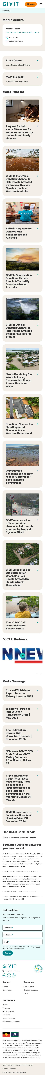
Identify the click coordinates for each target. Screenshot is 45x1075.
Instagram (24, 837)
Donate (5, 1005)
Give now (31, 4)
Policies (5, 1069)
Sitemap (13, 1069)
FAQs (26, 993)
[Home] (6, 10)
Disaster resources (31, 990)
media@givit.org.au (16, 41)
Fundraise (6, 1015)
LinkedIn (32, 837)
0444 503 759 (13, 38)
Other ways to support (11, 1021)
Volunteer (6, 1008)
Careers (5, 987)
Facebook (15, 837)
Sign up (8, 953)
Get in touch (7, 990)
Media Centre (29, 987)
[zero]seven (21, 1072)
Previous (37, 673)
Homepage (11, 4)
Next (40, 673)
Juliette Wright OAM (32, 854)
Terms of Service (14, 948)
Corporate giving (9, 1018)
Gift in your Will (8, 1011)
